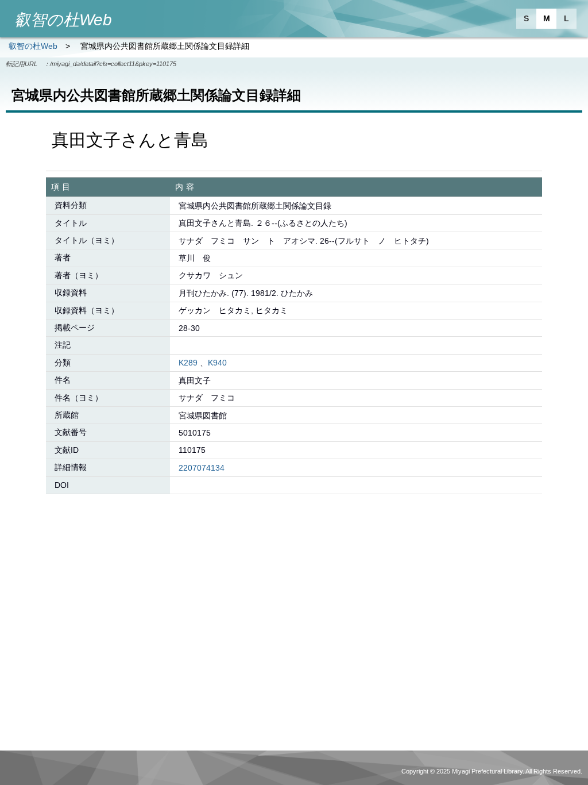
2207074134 (202, 467)
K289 (188, 362)
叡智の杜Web (33, 46)
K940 (217, 362)
